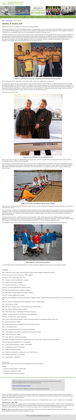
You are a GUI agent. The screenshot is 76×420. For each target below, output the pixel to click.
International (21, 17)
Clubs (49, 17)
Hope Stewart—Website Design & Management (40, 415)
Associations (42, 17)
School (35, 17)
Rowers (62, 17)
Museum (55, 17)
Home (13, 17)
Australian (28, 17)
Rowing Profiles (9, 20)
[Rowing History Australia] (12, 5)
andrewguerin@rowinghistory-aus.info (21, 385)
